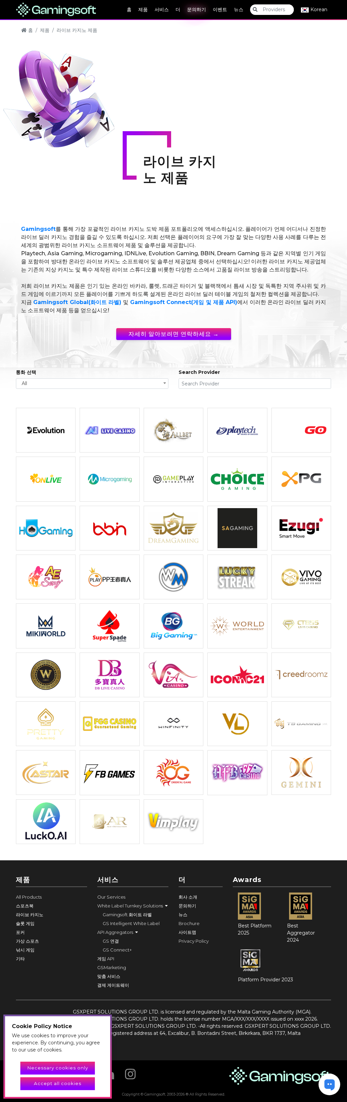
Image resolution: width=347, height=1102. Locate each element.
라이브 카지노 (29, 914)
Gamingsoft (38, 229)
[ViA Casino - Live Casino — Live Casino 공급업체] (173, 675)
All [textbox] (24, 383)
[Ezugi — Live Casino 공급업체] (301, 528)
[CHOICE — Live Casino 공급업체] (237, 479)
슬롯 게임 (25, 923)
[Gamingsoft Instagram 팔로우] (130, 1071)
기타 (20, 958)
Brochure (189, 923)
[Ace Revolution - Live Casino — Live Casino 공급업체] (109, 821)
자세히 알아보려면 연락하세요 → (173, 333)
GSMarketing (111, 967)
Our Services (111, 897)
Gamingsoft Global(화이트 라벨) (77, 302)
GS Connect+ (117, 950)
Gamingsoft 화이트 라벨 (127, 914)
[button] (132, 905)
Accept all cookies (57, 1083)
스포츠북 (25, 905)
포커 (20, 932)
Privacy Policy (194, 941)
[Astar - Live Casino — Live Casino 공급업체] (46, 772)
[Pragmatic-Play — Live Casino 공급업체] (109, 577)
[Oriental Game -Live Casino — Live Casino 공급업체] (173, 772)
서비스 (162, 9)
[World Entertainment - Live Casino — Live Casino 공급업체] (237, 625)
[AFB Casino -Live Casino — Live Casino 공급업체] (237, 772)
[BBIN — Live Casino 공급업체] (109, 528)
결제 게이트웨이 (113, 985)
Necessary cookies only (57, 1067)
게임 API (105, 958)
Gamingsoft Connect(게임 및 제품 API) (183, 302)
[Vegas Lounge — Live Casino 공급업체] (237, 723)
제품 (143, 9)
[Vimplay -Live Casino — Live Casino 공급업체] (173, 821)
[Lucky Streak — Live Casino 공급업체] (237, 577)
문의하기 (196, 9)
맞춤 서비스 (108, 976)
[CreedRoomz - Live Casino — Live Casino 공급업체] (301, 675)
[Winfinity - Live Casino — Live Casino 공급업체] (173, 723)
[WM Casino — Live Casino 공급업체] (173, 577)
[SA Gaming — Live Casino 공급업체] (237, 528)
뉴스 (238, 9)
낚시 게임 (25, 950)
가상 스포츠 (27, 941)
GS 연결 (111, 941)
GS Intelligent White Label (131, 923)
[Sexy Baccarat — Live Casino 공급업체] (46, 577)
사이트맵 (187, 932)
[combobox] (92, 383)
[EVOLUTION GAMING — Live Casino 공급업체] (46, 430)
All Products (29, 897)
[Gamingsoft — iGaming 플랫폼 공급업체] (56, 9)
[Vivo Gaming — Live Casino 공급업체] (301, 577)
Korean (318, 9)
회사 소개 (188, 897)
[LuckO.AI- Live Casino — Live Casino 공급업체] (46, 821)
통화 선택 (26, 372)
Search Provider (199, 372)
